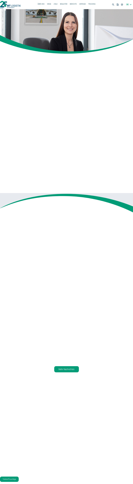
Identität (37, 450)
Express (60, 455)
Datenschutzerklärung (89, 452)
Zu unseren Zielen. (97, 154)
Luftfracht (61, 450)
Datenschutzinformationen (91, 455)
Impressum (86, 450)
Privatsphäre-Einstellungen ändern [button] (93, 460)
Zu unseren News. (8, 185)
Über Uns (41, 4)
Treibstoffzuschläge (9, 479)
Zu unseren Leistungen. (54, 187)
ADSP (84, 458)
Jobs (36, 458)
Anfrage (82, 4)
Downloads (62, 463)
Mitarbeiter (37, 455)
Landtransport (62, 458)
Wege (49, 4)
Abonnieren (66, 420)
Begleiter (63, 4)
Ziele (55, 4)
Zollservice (61, 460)
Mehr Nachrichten (66, 369)
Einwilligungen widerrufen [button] (90, 468)
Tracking (91, 4)
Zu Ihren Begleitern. (53, 157)
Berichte (73, 4)
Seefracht (61, 452)
